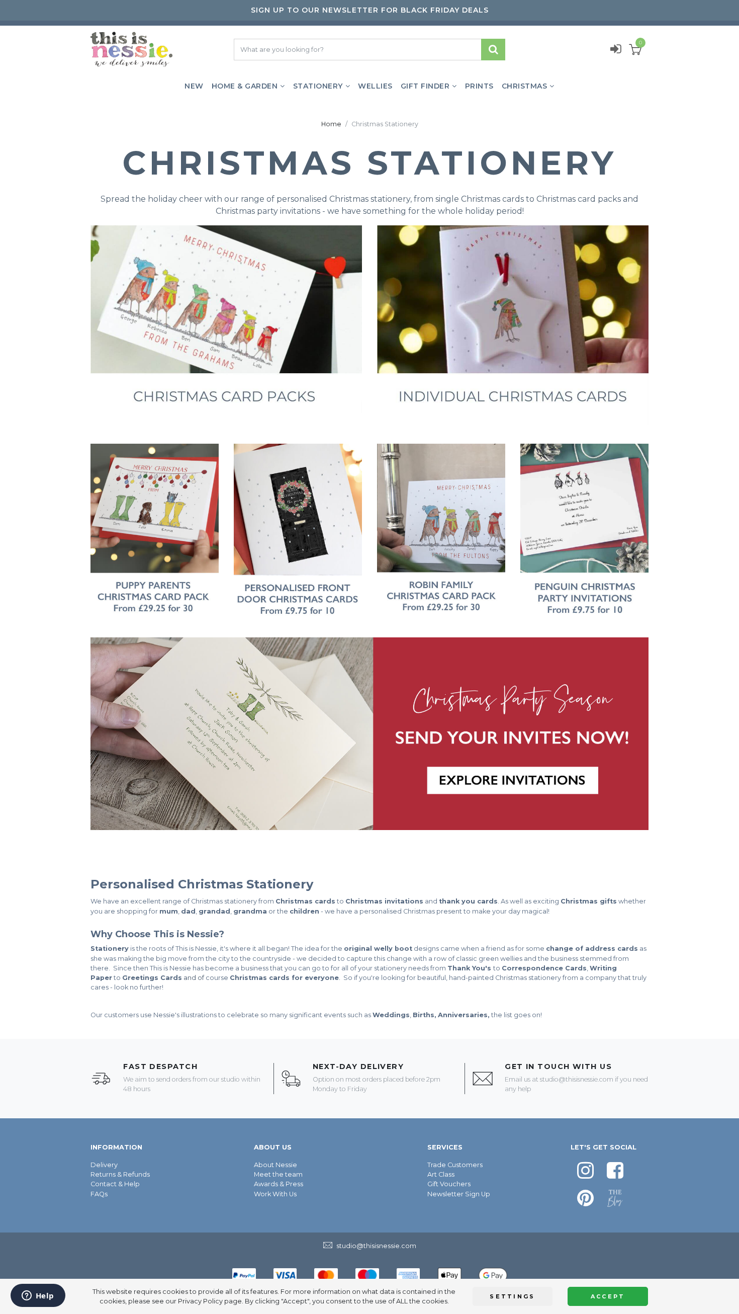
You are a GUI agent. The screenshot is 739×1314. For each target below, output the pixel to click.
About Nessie (275, 1165)
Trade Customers (455, 1165)
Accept (608, 1296)
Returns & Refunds (120, 1174)
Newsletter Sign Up (458, 1194)
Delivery (104, 1165)
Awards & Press (278, 1184)
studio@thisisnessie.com (576, 1079)
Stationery (318, 86)
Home (331, 124)
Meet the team (278, 1174)
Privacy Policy (200, 1301)
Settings (512, 1296)
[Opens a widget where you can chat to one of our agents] (37, 1296)
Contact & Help (115, 1184)
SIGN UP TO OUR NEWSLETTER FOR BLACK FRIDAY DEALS (370, 10)
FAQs (99, 1194)
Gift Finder (425, 86)
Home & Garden (245, 86)
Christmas (524, 86)
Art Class (440, 1174)
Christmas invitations (384, 901)
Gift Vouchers (449, 1184)
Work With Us (275, 1194)
